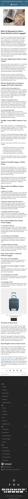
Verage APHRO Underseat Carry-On (11, 128)
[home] (14, 5)
